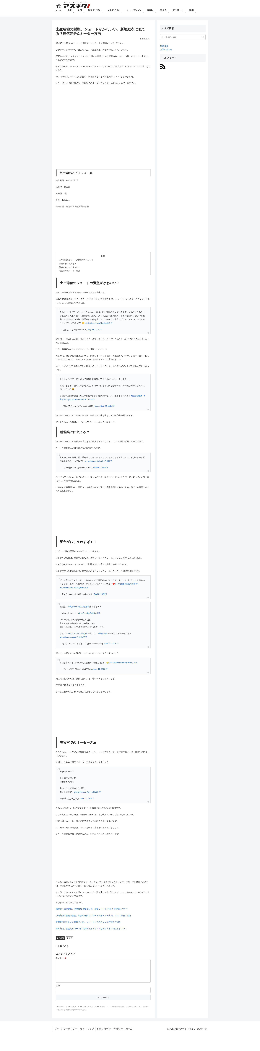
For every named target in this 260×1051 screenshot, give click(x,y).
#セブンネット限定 (76, 633)
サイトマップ (87, 1029)
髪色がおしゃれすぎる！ (69, 267)
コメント (61, 958)
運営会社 (164, 46)
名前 (58, 985)
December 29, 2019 (103, 406)
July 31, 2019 (93, 329)
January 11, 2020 (97, 669)
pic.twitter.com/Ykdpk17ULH (97, 461)
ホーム (129, 1029)
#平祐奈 (101, 633)
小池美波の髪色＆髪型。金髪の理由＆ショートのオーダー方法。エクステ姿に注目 (93, 915)
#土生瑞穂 (135, 396)
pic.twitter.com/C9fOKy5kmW (73, 587)
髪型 (70, 938)
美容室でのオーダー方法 (69, 271)
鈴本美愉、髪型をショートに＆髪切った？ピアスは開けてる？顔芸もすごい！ (91, 928)
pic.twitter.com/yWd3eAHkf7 (72, 637)
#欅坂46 (71, 606)
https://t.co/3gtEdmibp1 (88, 613)
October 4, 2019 (99, 467)
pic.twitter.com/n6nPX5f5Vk (80, 399)
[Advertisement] (103, 107)
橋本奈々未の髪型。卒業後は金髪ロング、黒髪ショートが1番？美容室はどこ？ (92, 909)
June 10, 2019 (110, 643)
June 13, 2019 (85, 798)
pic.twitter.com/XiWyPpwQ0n (122, 662)
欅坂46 (61, 938)
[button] (202, 37)
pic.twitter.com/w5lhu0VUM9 (97, 323)
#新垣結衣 (130, 584)
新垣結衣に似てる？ (67, 264)
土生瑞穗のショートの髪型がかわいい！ (76, 260)
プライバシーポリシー (65, 1029)
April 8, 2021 (99, 594)
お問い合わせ (166, 49)
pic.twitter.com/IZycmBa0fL (86, 792)
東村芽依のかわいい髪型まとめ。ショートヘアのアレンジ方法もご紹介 (88, 922)
